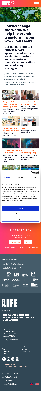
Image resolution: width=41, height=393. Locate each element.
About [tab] (34, 177)
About (4, 347)
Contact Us (26, 351)
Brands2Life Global (9, 384)
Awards (24, 347)
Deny (20, 219)
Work (4, 349)
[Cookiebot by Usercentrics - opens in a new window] (30, 172)
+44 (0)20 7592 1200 (10, 340)
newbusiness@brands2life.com (14, 366)
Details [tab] (20, 177)
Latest (4, 353)
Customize (19, 214)
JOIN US (28, 242)
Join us (24, 349)
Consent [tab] (7, 177)
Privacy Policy (7, 380)
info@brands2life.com (21, 237)
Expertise (6, 351)
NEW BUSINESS (15, 242)
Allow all (20, 208)
